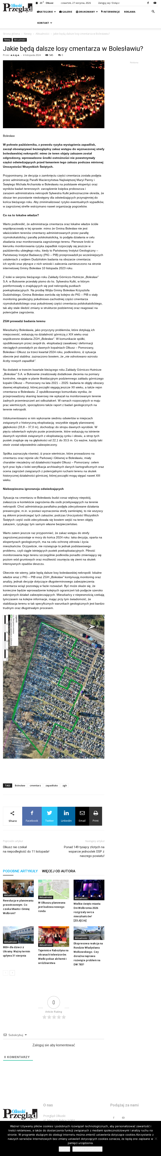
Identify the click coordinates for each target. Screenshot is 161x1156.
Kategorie (46, 11)
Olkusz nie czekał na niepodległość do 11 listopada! (26, 849)
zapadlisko (51, 785)
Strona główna (11, 34)
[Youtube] (155, 3)
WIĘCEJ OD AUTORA (58, 871)
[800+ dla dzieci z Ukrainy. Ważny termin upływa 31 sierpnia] (18, 935)
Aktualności (42, 34)
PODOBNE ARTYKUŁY (20, 871)
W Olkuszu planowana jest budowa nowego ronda (51, 907)
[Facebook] (148, 3)
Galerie (67, 11)
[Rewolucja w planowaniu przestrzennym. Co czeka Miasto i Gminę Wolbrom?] (18, 888)
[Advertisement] (54, 769)
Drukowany (86, 11)
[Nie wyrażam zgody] (156, 1138)
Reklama (129, 11)
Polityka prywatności (87, 1149)
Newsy (28, 34)
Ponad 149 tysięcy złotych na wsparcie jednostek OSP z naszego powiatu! (84, 851)
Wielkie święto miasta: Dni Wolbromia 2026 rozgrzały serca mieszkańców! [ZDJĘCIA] (87, 912)
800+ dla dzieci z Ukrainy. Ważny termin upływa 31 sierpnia (16, 951)
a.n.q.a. (15, 55)
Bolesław (20, 785)
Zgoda (64, 1149)
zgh (64, 785)
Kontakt (43, 22)
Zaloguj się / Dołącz (108, 2)
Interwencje (111, 11)
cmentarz (35, 785)
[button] (153, 12)
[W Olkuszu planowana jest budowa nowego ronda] (53, 889)
